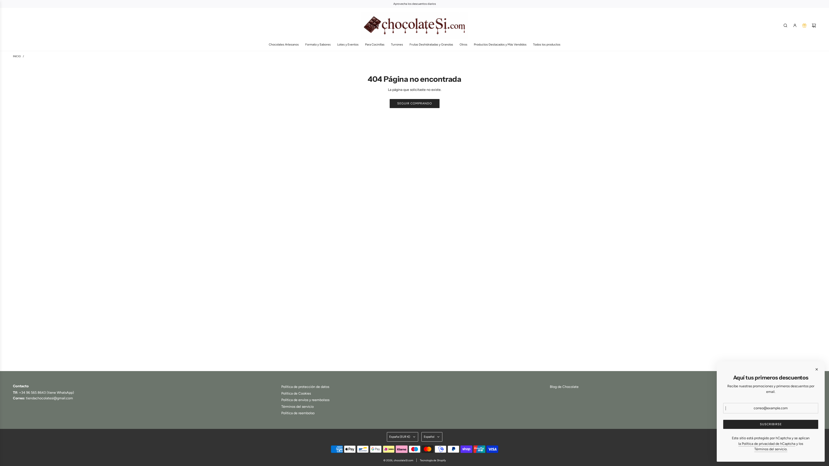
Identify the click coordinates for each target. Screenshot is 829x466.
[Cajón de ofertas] (804, 25)
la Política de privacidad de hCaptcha (766, 444)
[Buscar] (785, 25)
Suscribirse (771, 424)
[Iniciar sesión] (795, 25)
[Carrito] (814, 25)
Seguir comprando (414, 103)
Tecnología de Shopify (433, 460)
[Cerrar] (816, 369)
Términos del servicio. (770, 449)
